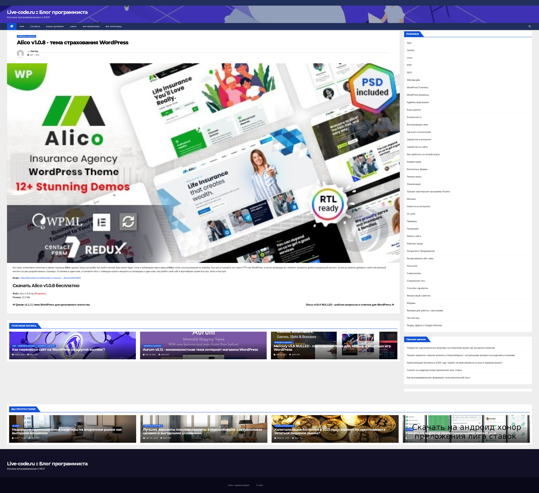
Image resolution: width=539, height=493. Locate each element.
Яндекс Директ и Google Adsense (424, 325)
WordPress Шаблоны (26, 36)
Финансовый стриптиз (418, 295)
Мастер (34, 51)
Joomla (35, 26)
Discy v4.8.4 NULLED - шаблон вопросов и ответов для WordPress (349, 304)
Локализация (414, 184)
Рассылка (412, 266)
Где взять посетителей (419, 132)
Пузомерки (413, 229)
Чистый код (413, 318)
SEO (409, 72)
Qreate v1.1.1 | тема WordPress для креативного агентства (52, 304)
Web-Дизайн (413, 80)
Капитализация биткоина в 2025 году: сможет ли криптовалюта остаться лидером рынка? (454, 363)
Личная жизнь (414, 177)
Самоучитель (414, 273)
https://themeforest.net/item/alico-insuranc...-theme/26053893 (50, 278)
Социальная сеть (416, 281)
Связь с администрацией (238, 485)
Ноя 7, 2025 (20, 438)
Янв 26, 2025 (283, 438)
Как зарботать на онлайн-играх (423, 154)
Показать (40, 293)
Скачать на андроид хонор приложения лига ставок (434, 370)
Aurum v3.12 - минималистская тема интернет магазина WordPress (200, 350)
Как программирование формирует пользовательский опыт (438, 377)
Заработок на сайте (417, 147)
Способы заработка (417, 288)
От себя (411, 214)
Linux (73, 26)
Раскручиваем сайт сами (420, 258)
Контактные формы (417, 169)
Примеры (412, 221)
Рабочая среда (415, 243)
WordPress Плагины (26, 346)
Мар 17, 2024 (414, 438)
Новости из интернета (418, 206)
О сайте (259, 485)
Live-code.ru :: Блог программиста (47, 12)
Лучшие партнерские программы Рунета (428, 191)
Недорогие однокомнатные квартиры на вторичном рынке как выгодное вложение (451, 348)
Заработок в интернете (419, 139)
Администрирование (418, 102)
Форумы (411, 303)
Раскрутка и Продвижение (421, 251)
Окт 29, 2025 (152, 438)
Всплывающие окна (417, 124)
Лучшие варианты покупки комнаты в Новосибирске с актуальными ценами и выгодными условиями (461, 355)
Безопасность (414, 117)
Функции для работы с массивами (425, 310)
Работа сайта (414, 236)
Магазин (411, 199)
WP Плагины (113, 26)
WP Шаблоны (91, 26)
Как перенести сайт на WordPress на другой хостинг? (58, 350)
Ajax (409, 43)
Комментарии (414, 162)
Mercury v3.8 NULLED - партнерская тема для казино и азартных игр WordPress (332, 348)
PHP (22, 26)
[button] (530, 26)
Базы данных (55, 26)
